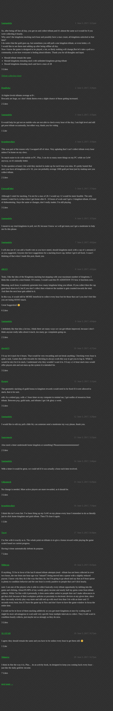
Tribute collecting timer (11, 76)
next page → (7, 684)
